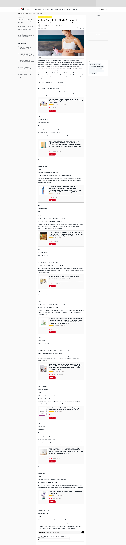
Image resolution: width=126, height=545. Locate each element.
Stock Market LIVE (93, 73)
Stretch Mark (79, 539)
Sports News (92, 68)
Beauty (49, 25)
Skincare (72, 537)
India (66, 536)
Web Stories (62, 9)
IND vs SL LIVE (99, 68)
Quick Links (92, 61)
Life (48, 9)
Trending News (22, 43)
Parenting (75, 9)
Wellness (69, 9)
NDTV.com (103, 9)
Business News (100, 66)
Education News (93, 66)
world (46, 537)
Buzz (44, 9)
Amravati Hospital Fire (94, 71)
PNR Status (98, 64)
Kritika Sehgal (44, 25)
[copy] (83, 28)
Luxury (40, 9)
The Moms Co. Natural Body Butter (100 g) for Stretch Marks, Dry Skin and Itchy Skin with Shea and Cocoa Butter (66, 100)
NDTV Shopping (64, 523)
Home (35, 9)
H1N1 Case (102, 71)
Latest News (43, 536)
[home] (25, 8)
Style (52, 9)
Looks (56, 9)
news (58, 536)
